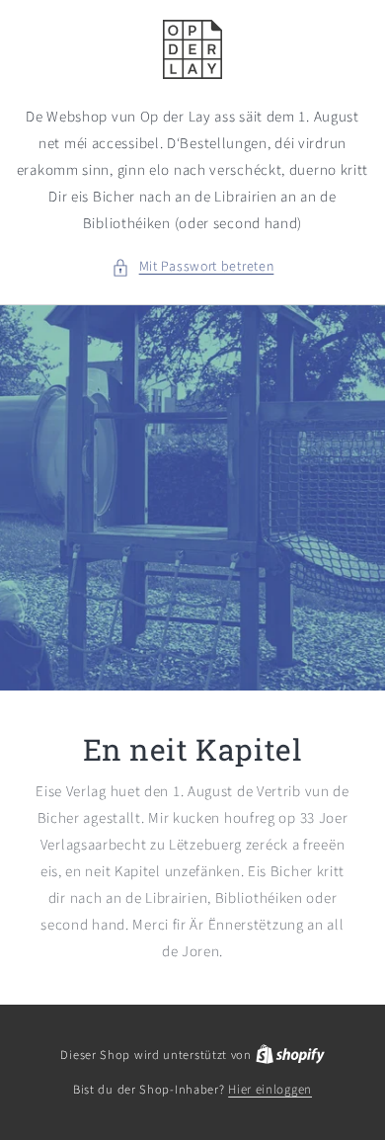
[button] (193, 267)
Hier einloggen (270, 1090)
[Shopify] (290, 1055)
